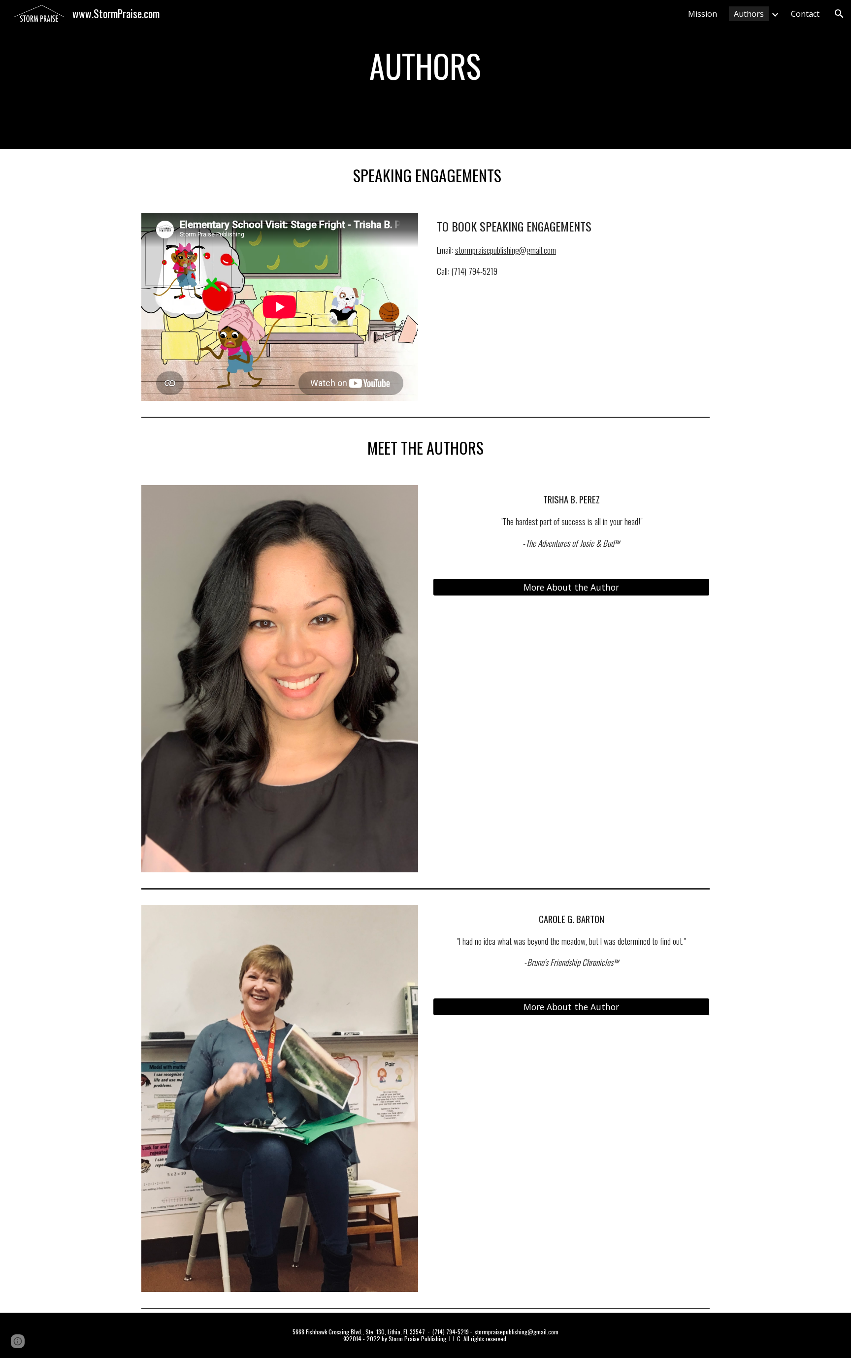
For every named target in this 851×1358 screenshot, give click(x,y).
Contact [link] (805, 13)
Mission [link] (702, 13)
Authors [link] (749, 13)
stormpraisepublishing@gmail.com (505, 249)
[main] (425, 65)
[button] (839, 14)
